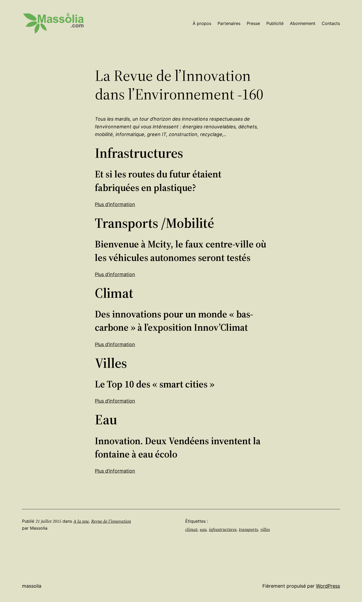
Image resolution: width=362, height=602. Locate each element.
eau (203, 529)
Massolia (31, 586)
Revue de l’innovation (111, 521)
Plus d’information (115, 204)
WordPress (328, 586)
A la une (81, 521)
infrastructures (222, 529)
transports (248, 529)
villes (265, 529)
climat (191, 529)
